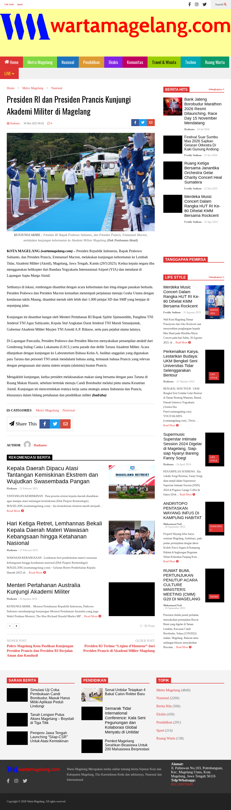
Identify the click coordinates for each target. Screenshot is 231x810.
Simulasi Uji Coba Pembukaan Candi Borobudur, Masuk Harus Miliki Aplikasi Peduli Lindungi (50, 698)
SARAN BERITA (22, 680)
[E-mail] (151, 122)
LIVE (8, 73)
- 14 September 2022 (174, 608)
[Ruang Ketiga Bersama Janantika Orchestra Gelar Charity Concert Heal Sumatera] (172, 170)
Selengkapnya (216, 89)
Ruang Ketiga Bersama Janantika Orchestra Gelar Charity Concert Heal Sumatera (203, 172)
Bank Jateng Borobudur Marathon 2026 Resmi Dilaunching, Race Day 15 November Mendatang (203, 111)
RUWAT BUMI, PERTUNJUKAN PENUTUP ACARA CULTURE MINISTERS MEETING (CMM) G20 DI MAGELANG (181, 584)
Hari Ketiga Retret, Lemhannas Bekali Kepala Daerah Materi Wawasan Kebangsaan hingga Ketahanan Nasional (54, 533)
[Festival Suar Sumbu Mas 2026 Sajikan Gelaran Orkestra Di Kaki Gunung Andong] (172, 145)
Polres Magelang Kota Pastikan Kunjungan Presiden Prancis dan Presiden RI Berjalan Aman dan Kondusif (40, 650)
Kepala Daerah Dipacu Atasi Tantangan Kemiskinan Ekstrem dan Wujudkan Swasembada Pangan (52, 474)
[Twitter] (205, 4)
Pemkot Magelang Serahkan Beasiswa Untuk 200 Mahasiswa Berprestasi (127, 745)
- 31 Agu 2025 (210, 221)
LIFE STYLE (175, 277)
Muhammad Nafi (172, 524)
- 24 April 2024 (183, 464)
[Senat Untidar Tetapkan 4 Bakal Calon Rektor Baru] (91, 695)
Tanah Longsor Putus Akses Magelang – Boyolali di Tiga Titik (52, 719)
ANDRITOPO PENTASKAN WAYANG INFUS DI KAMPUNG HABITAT (182, 510)
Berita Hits (164, 706)
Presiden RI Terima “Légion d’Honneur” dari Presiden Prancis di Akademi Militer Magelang (119, 648)
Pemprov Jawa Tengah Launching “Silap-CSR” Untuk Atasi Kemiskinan (49, 737)
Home (13, 62)
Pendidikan (91, 62)
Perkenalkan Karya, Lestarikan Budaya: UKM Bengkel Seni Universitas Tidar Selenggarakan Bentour (181, 363)
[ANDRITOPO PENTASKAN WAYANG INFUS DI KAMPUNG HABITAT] (214, 518)
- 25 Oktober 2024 (184, 381)
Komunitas (135, 62)
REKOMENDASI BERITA (30, 457)
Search (219, 4)
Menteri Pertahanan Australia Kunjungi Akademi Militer (43, 588)
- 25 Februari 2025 (28, 488)
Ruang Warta (215, 62)
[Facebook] (189, 4)
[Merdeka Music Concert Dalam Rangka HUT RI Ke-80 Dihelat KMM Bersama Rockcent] (172, 204)
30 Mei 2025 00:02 (33, 123)
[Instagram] (197, 4)
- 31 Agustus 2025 (191, 312)
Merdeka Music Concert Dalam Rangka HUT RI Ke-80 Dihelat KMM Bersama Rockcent (202, 206)
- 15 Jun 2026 (210, 155)
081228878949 (182, 784)
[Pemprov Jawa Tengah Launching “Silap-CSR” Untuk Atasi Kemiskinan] (17, 738)
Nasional (68, 62)
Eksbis (113, 62)
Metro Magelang (40, 62)
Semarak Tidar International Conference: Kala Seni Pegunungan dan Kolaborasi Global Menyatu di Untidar (125, 720)
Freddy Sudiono (193, 155)
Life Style (9, 4)
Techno (190, 62)
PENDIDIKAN (94, 680)
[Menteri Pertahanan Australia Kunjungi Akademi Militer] (132, 599)
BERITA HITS (176, 89)
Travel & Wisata (164, 62)
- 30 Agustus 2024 (27, 598)
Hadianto (14, 123)
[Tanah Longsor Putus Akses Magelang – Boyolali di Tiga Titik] (17, 719)
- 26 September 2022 (174, 526)
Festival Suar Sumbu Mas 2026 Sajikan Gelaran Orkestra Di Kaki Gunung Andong (201, 143)
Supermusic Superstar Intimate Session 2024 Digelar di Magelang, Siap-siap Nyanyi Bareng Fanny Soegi (182, 446)
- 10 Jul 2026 (203, 129)
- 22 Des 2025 (210, 188)
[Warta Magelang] (115, 33)
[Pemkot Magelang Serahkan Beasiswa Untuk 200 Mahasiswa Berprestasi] (91, 746)
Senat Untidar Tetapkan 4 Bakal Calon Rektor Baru (125, 692)
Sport (20, 4)
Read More (14, 511)
